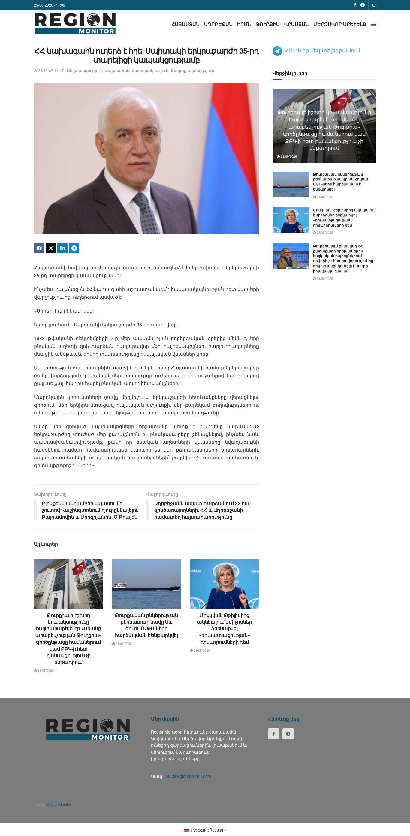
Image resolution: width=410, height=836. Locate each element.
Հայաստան (185, 24)
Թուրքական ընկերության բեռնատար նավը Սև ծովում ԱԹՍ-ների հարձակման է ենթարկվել (146, 625)
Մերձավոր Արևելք (339, 24)
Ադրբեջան (218, 24)
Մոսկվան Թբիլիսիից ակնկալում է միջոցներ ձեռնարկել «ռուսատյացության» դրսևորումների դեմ (224, 628)
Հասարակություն (150, 70)
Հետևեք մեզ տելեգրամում (322, 50)
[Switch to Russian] (373, 24)
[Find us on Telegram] (362, 5)
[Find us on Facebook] (355, 5)
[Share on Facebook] (39, 248)
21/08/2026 (45, 670)
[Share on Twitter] (51, 248)
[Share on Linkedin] (62, 248)
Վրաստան (296, 24)
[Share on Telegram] (74, 248)
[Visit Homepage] (75, 23)
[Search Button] (374, 5)
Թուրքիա (267, 24)
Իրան (244, 24)
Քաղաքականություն (192, 70)
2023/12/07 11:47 (49, 70)
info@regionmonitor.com (188, 776)
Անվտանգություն (85, 70)
